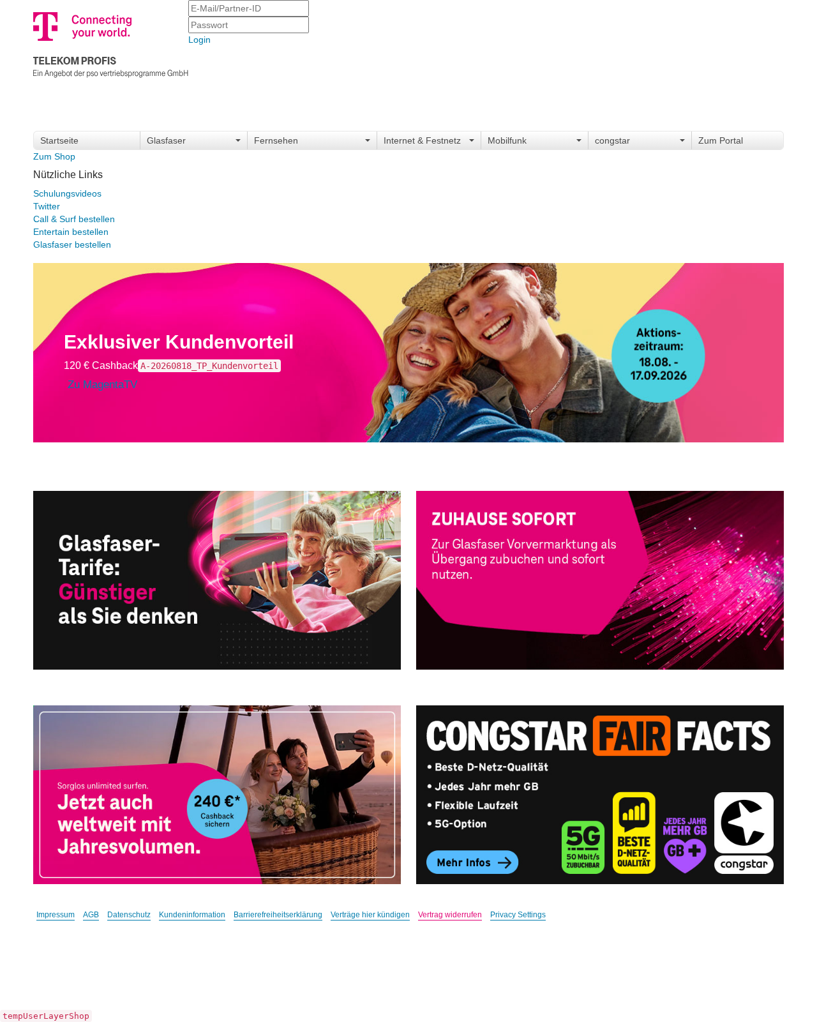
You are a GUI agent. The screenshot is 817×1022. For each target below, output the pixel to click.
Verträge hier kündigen (370, 914)
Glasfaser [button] (166, 140)
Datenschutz (129, 914)
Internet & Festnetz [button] (422, 140)
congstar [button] (612, 140)
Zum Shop (54, 156)
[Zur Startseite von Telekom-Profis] (110, 42)
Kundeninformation (192, 914)
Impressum (55, 914)
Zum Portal (720, 140)
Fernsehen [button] (276, 140)
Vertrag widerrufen (450, 914)
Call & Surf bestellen (74, 219)
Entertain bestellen (71, 232)
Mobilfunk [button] (507, 140)
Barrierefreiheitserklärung (278, 914)
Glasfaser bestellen (72, 244)
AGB (91, 914)
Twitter (46, 206)
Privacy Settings (518, 914)
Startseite (59, 140)
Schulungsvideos (67, 193)
